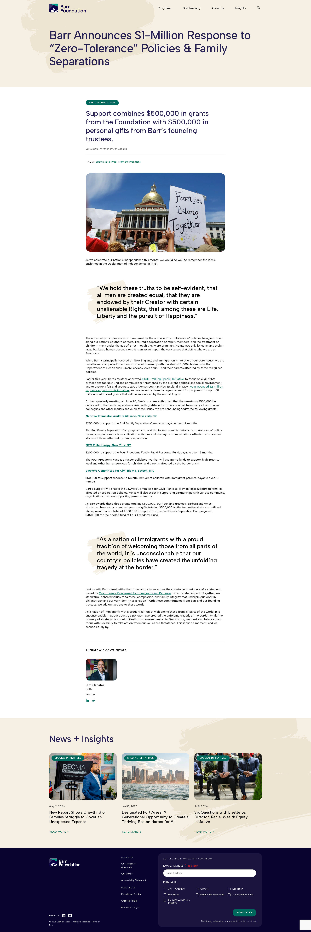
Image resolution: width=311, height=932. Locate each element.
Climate (204, 889)
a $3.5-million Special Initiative (163, 379)
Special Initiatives (106, 161)
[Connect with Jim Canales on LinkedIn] (87, 700)
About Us (218, 8)
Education (237, 889)
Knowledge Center (131, 894)
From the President (129, 161)
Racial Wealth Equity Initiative (179, 901)
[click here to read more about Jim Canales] (93, 700)
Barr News (173, 894)
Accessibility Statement (133, 880)
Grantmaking (191, 8)
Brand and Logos (130, 907)
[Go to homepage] (67, 8)
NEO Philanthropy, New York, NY (108, 445)
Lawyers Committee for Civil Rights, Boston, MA (120, 470)
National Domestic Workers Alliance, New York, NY (121, 416)
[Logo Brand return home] (64, 862)
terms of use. (250, 921)
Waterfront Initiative (242, 894)
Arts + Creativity (176, 889)
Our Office (127, 873)
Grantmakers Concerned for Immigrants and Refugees (135, 593)
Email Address (180, 865)
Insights (240, 8)
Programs (164, 8)
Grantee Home (129, 900)
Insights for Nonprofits (212, 894)
